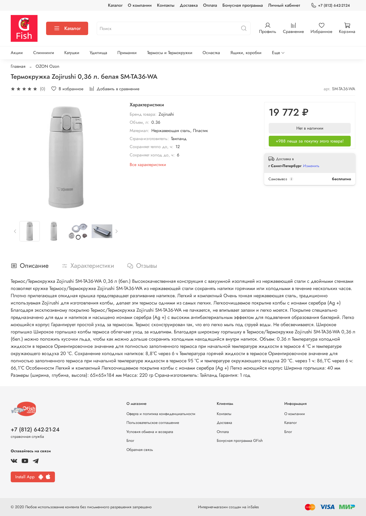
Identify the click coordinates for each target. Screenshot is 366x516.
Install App (27, 477)
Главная (18, 66)
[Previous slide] (19, 157)
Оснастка (211, 53)
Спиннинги (43, 53)
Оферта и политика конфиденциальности (160, 413)
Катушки (71, 53)
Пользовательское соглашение (152, 422)
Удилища (98, 53)
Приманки (127, 53)
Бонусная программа (242, 5)
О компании (140, 5)
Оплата (210, 5)
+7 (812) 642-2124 (334, 5)
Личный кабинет (284, 5)
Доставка (189, 5)
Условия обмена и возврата (149, 431)
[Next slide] (112, 157)
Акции (17, 53)
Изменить (311, 165)
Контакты (165, 5)
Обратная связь (139, 449)
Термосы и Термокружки (169, 53)
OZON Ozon (47, 66)
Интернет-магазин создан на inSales (228, 507)
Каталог (115, 5)
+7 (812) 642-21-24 (35, 429)
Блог (130, 440)
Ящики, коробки (246, 53)
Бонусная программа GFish (240, 440)
